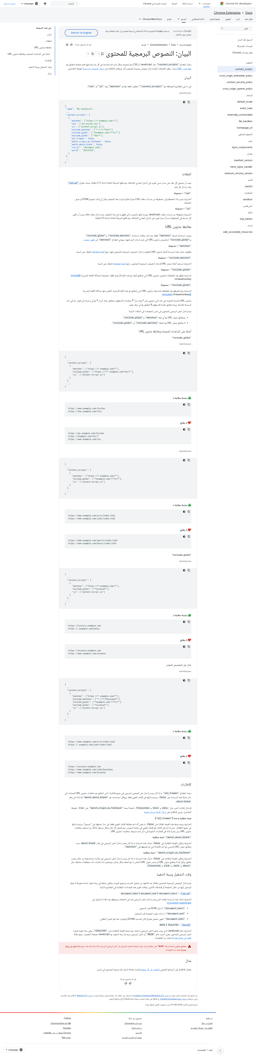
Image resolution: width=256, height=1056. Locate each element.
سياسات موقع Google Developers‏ (174, 999)
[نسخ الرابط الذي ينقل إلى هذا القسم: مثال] (182, 961)
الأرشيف (139, 1032)
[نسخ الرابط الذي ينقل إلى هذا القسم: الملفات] (179, 174)
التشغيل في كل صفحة (150, 969)
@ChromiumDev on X (61, 1023)
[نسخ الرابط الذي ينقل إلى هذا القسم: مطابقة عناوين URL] (162, 227)
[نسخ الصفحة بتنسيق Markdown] (93, 53)
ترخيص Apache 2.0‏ (85, 995)
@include (76, 275)
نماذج (169, 19)
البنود (211, 1050)
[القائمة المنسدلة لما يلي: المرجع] (177, 19)
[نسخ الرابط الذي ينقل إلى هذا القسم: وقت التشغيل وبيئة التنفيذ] (154, 874)
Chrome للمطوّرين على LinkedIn (57, 1032)
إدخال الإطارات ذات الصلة (155, 812)
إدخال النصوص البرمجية (93, 68)
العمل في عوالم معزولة (181, 937)
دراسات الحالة (187, 3)
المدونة (174, 3)
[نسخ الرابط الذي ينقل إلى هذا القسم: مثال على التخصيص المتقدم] (164, 665)
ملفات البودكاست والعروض (131, 1037)
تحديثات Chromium (133, 1023)
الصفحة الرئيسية (185, 44)
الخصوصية (202, 1050)
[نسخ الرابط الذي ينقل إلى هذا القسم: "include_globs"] (169, 337)
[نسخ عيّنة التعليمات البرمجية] (189, 102)
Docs (248, 13)
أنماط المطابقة (98, 251)
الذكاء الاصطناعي (198, 19)
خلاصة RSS (66, 1037)
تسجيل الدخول (9, 3)
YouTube (67, 1028)
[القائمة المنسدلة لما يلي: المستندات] (199, 3)
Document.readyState (179, 903)
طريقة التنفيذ (215, 19)
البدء (238, 19)
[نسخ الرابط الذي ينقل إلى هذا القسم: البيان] (181, 78)
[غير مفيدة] (67, 44)
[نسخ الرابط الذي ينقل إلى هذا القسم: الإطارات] (178, 784)
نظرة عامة (248, 19)
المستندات (206, 3)
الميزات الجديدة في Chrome (154, 3)
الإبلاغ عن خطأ (207, 1023)
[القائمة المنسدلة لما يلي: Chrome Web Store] (139, 19)
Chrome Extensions (227, 13)
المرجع (183, 19)
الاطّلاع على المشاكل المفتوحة (202, 1028)
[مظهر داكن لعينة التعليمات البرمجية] (184, 102)
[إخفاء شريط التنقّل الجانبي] (220, 1051)
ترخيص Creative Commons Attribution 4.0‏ (151, 995)
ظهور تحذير (89, 239)
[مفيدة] (71, 44)
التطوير (228, 19)
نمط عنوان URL (184, 68)
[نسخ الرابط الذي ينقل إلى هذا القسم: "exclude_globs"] (169, 555)
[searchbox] (236, 28)
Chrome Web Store (152, 19)
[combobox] (65, 3)
